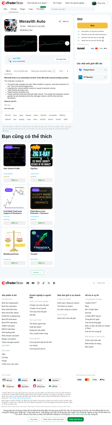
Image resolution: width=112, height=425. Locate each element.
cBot (5, 9)
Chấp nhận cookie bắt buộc (53, 419)
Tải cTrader (57, 3)
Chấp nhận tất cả (75, 419)
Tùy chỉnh (34, 419)
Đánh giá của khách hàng (41, 71)
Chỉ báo (13, 9)
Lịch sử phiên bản (21, 71)
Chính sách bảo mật (79, 414)
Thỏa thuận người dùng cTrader (20, 398)
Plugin (22, 9)
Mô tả (8, 71)
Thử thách (41, 8)
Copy (31, 9)
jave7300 (16, 58)
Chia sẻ (65, 21)
